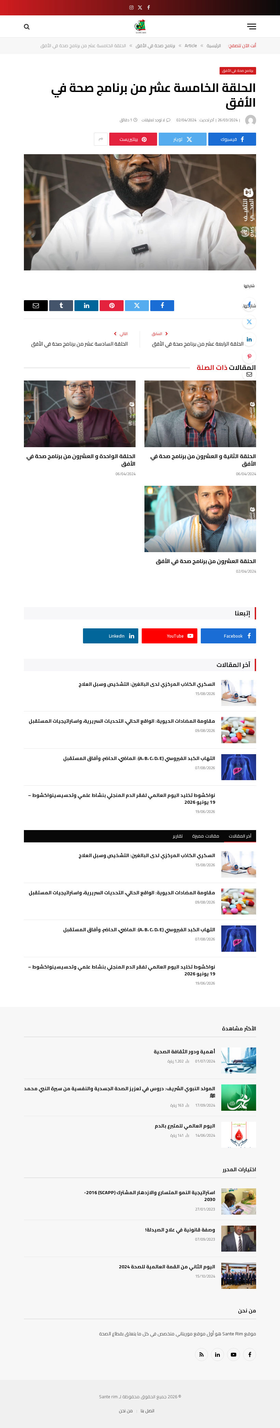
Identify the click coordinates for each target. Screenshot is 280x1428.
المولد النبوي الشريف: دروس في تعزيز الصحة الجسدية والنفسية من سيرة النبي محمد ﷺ (119, 1092)
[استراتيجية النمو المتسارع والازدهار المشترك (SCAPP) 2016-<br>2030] (238, 1201)
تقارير (178, 836)
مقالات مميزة (205, 836)
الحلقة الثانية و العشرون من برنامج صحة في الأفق (203, 460)
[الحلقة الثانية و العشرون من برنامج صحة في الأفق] (200, 414)
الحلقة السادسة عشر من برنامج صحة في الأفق (79, 344)
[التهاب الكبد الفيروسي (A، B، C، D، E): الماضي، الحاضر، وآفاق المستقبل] (238, 767)
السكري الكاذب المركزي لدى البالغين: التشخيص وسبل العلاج (147, 684)
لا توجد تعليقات (153, 120)
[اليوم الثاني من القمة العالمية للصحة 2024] (238, 1276)
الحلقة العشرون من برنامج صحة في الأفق (206, 561)
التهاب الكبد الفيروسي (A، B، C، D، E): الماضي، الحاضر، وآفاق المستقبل (139, 758)
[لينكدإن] (249, 339)
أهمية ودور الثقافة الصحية (184, 1051)
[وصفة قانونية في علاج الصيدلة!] (238, 1239)
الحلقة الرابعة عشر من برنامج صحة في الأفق (197, 344)
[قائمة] (251, 26)
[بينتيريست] (249, 356)
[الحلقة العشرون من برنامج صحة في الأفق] (200, 519)
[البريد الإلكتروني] (249, 374)
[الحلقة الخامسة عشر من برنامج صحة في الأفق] (140, 212)
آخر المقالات (240, 836)
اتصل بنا (147, 1410)
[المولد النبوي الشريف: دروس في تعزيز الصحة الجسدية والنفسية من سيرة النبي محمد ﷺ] (238, 1097)
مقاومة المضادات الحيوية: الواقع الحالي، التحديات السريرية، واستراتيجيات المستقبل (122, 721)
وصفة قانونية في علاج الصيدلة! (180, 1229)
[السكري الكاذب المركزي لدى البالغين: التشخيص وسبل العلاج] (238, 693)
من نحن (126, 1410)
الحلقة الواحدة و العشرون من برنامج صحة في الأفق (81, 460)
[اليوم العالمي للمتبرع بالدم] (238, 1135)
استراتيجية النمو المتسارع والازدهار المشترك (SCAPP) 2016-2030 (149, 1196)
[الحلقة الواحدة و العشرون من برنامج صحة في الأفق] (80, 414)
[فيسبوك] (249, 304)
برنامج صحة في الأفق (238, 70)
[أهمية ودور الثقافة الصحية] (238, 1060)
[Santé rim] (140, 26)
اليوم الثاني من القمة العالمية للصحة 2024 (167, 1266)
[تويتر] (249, 322)
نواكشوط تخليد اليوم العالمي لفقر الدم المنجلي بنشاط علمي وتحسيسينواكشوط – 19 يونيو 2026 (121, 798)
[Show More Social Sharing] (101, 139)
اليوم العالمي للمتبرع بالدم (185, 1125)
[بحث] (27, 26)
